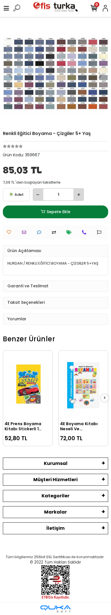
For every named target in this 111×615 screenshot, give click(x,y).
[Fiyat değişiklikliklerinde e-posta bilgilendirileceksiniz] (70, 232)
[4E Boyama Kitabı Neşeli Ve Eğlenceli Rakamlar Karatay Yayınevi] (83, 385)
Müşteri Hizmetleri (55, 479)
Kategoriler (55, 496)
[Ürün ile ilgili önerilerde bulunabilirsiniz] (101, 232)
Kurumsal (55, 463)
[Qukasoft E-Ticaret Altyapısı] (55, 608)
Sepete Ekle (58, 212)
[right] (105, 398)
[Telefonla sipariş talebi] (86, 232)
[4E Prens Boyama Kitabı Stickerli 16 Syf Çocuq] (28, 385)
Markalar (55, 512)
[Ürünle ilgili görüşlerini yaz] (41, 232)
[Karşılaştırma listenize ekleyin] (55, 232)
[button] (11, 75)
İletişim (55, 528)
